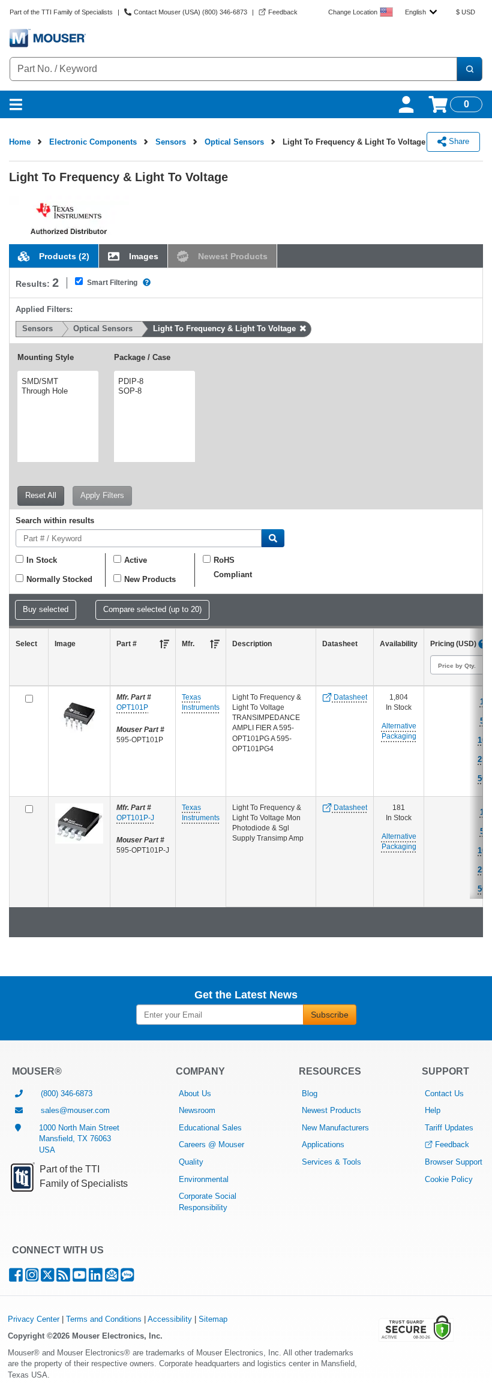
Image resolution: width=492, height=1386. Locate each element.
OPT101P (132, 707)
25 (482, 759)
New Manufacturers (335, 1127)
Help (432, 1110)
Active (135, 560)
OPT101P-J (135, 818)
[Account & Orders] (406, 104)
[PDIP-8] (153, 381)
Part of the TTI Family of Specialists (61, 12)
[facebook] (16, 1277)
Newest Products (331, 1110)
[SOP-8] (153, 391)
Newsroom (197, 1110)
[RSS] (63, 1277)
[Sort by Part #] (164, 644)
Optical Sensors (234, 141)
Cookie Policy (449, 1179)
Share (457, 141)
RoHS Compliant (233, 567)
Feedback (452, 1144)
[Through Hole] (56, 391)
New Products (150, 579)
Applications (323, 1144)
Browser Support (453, 1161)
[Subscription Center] (111, 1277)
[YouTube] (79, 1277)
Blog (309, 1093)
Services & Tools (331, 1161)
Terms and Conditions (104, 1319)
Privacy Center (33, 1319)
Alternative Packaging (399, 731)
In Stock (41, 560)
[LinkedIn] (96, 1277)
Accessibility (170, 1319)
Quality (191, 1161)
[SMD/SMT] (56, 381)
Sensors (170, 141)
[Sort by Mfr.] (215, 644)
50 (482, 778)
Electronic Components (93, 141)
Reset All (40, 495)
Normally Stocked (59, 579)
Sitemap (213, 1319)
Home (20, 141)
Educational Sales (210, 1127)
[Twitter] (47, 1277)
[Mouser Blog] (127, 1277)
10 (482, 740)
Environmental (204, 1179)
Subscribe (330, 1014)
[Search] (469, 69)
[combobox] (421, 12)
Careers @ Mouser (211, 1144)
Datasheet (349, 697)
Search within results (55, 521)
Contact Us (444, 1093)
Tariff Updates (449, 1127)
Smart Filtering (112, 282)
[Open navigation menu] (16, 104)
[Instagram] (31, 1277)
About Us (195, 1093)
